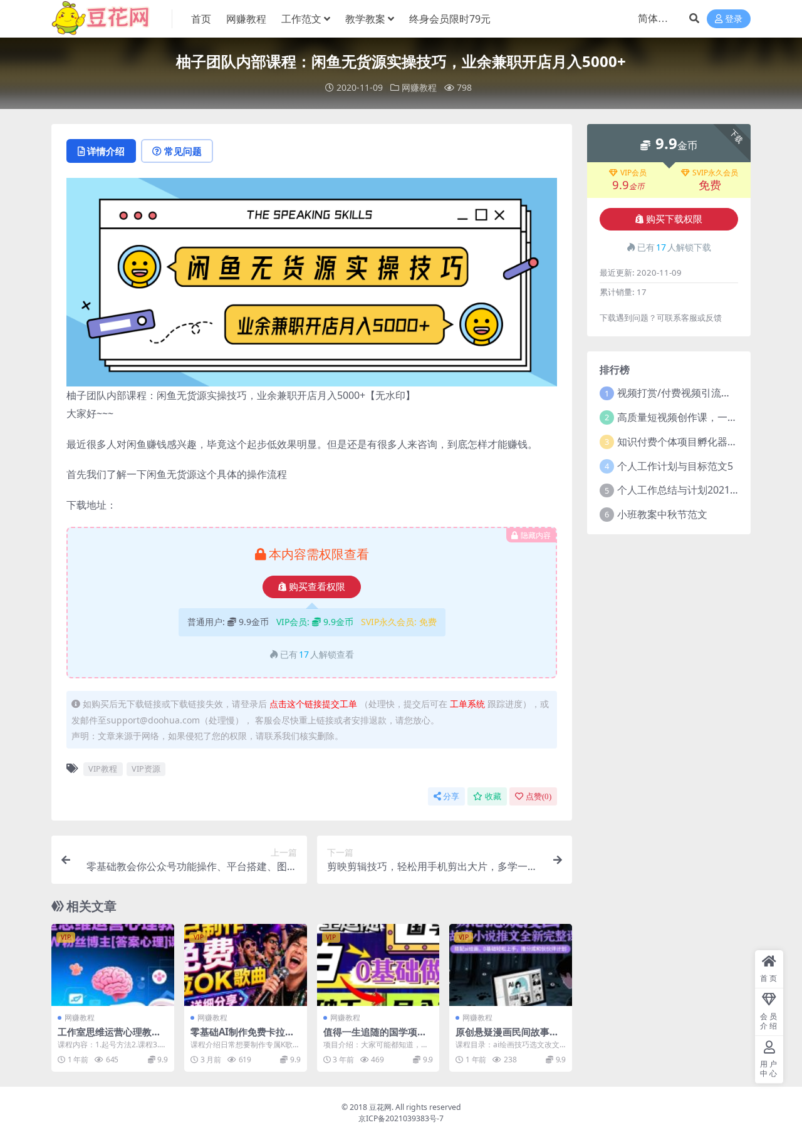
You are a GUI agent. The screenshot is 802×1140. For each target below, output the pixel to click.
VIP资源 (146, 768)
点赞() (538, 796)
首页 (201, 19)
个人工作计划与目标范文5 (675, 466)
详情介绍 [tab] (106, 151)
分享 (451, 796)
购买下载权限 (674, 219)
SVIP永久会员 (715, 172)
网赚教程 (246, 19)
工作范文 (301, 19)
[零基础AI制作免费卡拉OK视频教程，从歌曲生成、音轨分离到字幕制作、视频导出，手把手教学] (245, 964)
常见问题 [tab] (183, 151)
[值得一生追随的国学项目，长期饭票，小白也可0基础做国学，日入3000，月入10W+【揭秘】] (378, 964)
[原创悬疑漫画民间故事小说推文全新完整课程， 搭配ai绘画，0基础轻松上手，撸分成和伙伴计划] (510, 964)
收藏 (493, 796)
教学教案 (365, 19)
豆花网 (380, 1107)
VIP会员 (633, 172)
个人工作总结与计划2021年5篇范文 (696, 490)
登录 (733, 19)
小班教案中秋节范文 (662, 514)
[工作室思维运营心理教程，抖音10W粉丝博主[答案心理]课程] (112, 964)
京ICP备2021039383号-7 (401, 1118)
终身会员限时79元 (450, 19)
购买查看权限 (317, 587)
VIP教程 (102, 768)
